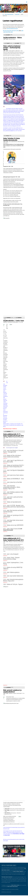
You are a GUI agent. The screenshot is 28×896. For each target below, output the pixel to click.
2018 (17, 30)
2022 (4, 32)
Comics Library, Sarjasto (18, 871)
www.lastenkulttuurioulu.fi (12, 28)
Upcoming (7, 30)
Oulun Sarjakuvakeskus (9, 14)
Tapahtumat (17, 14)
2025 (12, 32)
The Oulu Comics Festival (6, 876)
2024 (9, 32)
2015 (10, 30)
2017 (15, 30)
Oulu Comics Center (15, 885)
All (3, 30)
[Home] (3, 14)
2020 (22, 30)
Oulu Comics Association (12, 886)
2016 (13, 30)
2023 (7, 32)
